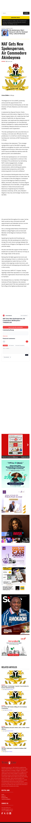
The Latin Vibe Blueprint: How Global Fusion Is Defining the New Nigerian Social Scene (14, 21)
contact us (7, 810)
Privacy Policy (5, 797)
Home (3, 794)
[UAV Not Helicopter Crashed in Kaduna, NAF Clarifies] (15, 739)
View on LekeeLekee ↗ (24, 315)
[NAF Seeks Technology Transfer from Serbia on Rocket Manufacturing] (15, 677)
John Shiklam (9, 710)
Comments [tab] (5, 345)
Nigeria (3, 61)
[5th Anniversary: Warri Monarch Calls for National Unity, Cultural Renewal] (5, 32)
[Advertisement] (15, 301)
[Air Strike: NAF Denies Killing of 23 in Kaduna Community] (15, 697)
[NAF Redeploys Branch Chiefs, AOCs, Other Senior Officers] (15, 718)
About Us (4, 796)
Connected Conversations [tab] (19, 345)
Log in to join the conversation (15, 327)
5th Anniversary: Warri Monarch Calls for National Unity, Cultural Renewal (18, 32)
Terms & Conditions (6, 799)
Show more (5, 336)
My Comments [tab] (11, 345)
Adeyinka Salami (10, 689)
